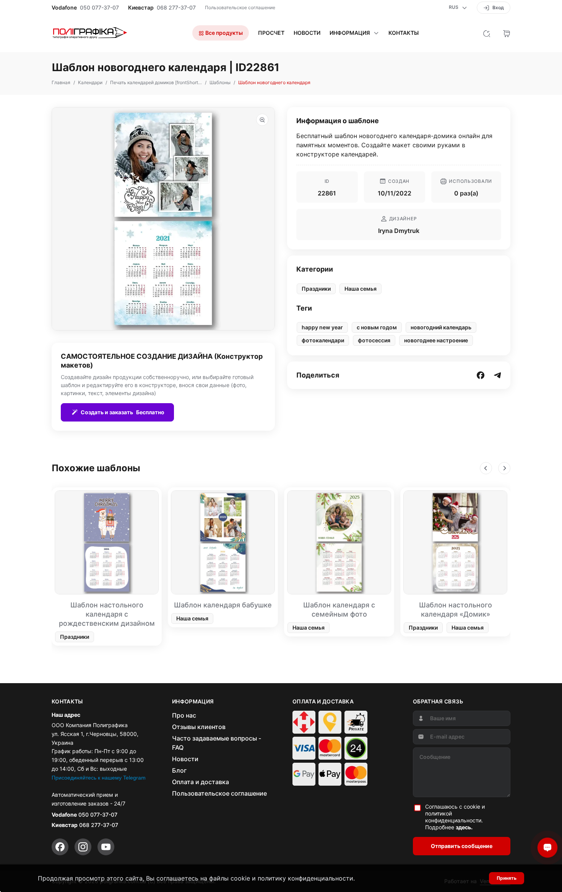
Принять (507, 878)
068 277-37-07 (176, 8)
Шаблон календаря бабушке (223, 605)
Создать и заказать (122, 412)
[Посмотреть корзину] (506, 32)
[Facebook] (60, 846)
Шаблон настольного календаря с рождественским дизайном (107, 614)
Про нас (184, 715)
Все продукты (223, 32)
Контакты (403, 33)
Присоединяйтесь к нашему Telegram (99, 778)
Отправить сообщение (461, 846)
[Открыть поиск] (487, 32)
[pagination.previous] (486, 468)
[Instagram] (83, 846)
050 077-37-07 (99, 8)
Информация (350, 33)
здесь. (464, 827)
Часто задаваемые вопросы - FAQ (216, 742)
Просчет (271, 33)
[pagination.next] (504, 468)
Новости (307, 33)
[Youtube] (105, 846)
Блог (179, 770)
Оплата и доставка (200, 782)
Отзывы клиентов (199, 727)
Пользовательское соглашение (240, 7)
